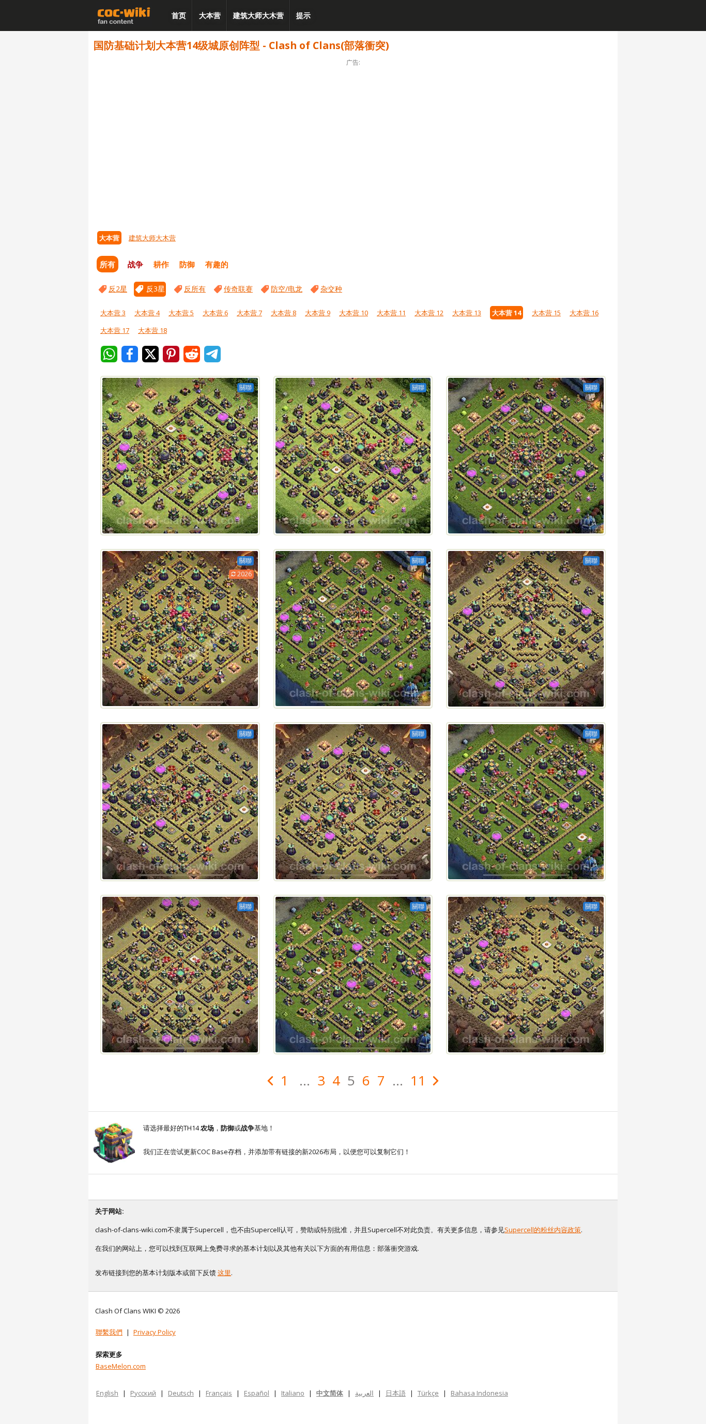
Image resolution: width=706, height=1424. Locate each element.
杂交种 (331, 289)
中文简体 (329, 1393)
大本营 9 (317, 312)
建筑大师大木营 (258, 15)
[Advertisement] (353, 140)
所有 (107, 264)
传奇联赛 (238, 289)
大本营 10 (353, 312)
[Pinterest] (171, 354)
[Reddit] (191, 354)
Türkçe (428, 1393)
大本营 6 (215, 312)
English (107, 1393)
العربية (364, 1393)
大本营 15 (546, 312)
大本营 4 (147, 312)
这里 (224, 1272)
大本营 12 (429, 312)
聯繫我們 (109, 1332)
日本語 (396, 1393)
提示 (303, 15)
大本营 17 (114, 330)
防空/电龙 (286, 289)
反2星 (118, 289)
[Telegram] (212, 354)
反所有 (195, 289)
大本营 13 (466, 312)
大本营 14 (506, 312)
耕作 (161, 264)
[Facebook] (129, 354)
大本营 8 (283, 312)
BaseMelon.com (121, 1366)
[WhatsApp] (109, 354)
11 (418, 1080)
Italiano (292, 1393)
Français (219, 1393)
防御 (187, 264)
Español (256, 1393)
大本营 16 (584, 312)
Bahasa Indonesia (479, 1393)
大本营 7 (249, 312)
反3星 (155, 289)
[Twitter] (150, 354)
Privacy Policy (154, 1332)
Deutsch (181, 1393)
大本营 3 (113, 312)
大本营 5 (181, 312)
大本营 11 (391, 312)
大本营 (210, 15)
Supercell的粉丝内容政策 (542, 1229)
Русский (143, 1393)
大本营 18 (152, 330)
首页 (179, 15)
